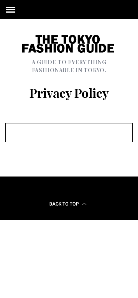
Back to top (64, 204)
